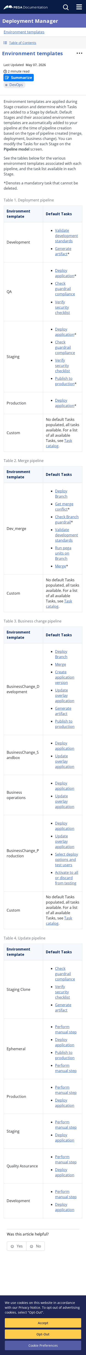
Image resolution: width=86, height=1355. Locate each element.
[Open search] (65, 6)
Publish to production (65, 381)
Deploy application (64, 273)
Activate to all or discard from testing (66, 878)
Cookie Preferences (43, 1345)
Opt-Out (43, 1334)
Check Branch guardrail (67, 519)
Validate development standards (66, 236)
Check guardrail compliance (65, 289)
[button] (43, 43)
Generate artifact (63, 251)
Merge (60, 566)
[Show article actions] (79, 53)
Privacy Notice (29, 1307)
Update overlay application (64, 695)
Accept (43, 1323)
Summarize (21, 77)
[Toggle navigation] (79, 6)
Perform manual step (66, 1029)
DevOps (16, 84)
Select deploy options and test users (66, 859)
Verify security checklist (62, 307)
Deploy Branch (61, 493)
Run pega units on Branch (63, 553)
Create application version (64, 677)
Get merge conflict (64, 506)
